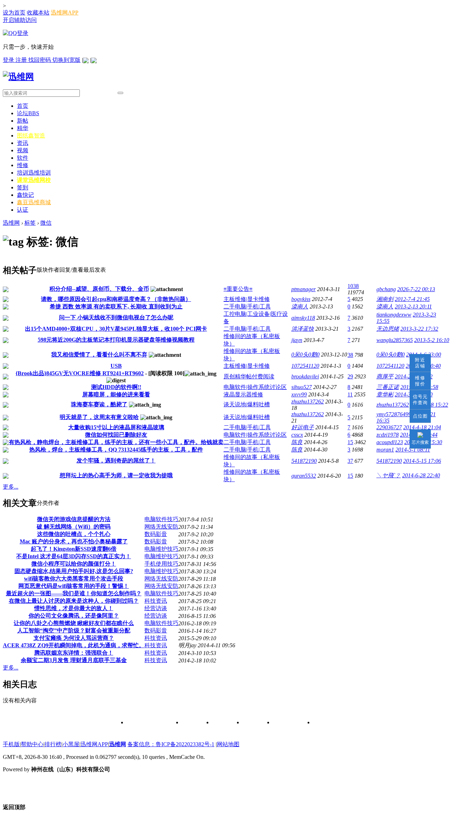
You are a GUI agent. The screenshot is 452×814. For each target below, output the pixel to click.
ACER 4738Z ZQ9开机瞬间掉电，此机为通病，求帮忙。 (73, 645)
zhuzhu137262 (307, 402)
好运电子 (302, 427)
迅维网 (11, 223)
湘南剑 (384, 299)
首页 (22, 106)
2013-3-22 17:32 (419, 329)
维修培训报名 (328, 722)
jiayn (296, 340)
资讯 (22, 143)
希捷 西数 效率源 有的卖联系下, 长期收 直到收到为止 (116, 306)
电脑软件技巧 (161, 519)
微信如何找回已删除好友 (116, 435)
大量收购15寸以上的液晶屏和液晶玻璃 (116, 427)
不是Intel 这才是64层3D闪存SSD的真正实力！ (73, 556)
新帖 (22, 121)
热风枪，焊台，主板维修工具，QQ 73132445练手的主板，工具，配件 (116, 450)
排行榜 (52, 744)
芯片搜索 (420, 442)
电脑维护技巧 (161, 549)
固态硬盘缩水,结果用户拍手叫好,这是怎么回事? (73, 571)
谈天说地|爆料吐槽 (247, 404)
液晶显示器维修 (243, 394)
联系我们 (222, 722)
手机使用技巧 (161, 564)
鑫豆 (34, 202)
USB (116, 366)
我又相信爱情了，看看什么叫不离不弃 (99, 355)
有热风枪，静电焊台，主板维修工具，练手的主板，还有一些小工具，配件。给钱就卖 (116, 442)
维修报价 (420, 381)
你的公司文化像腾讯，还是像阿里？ (74, 616)
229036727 (389, 427)
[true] (120, 93)
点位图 (420, 416)
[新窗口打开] (5, 290)
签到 (22, 187)
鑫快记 (25, 195)
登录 (9, 60)
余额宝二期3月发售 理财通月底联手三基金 (74, 660)
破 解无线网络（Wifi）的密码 (74, 527)
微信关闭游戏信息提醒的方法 (74, 519)
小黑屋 (71, 744)
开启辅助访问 (20, 20)
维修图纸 (252, 722)
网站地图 (228, 744)
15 (350, 442)
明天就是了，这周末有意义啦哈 (99, 417)
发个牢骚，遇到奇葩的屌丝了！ (116, 461)
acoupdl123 (389, 442)
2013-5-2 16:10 (431, 340)
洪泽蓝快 (302, 329)
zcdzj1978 (387, 435)
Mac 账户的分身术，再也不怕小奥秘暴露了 (74, 541)
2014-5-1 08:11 (413, 450)
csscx (297, 435)
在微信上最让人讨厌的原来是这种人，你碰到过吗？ (74, 601)
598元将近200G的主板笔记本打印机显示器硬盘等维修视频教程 (116, 340)
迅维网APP (64, 13)
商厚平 (384, 376)
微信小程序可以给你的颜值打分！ (73, 564)
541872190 (304, 461)
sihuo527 (301, 387)
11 (350, 394)
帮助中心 (32, 744)
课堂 (34, 180)
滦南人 (299, 306)
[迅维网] (18, 76)
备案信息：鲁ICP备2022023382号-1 (170, 744)
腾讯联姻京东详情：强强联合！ (73, 653)
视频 (22, 150)
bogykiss (300, 299)
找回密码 (40, 60)
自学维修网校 (288, 722)
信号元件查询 (420, 399)
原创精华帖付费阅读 (249, 376)
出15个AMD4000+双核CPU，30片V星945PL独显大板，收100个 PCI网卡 (116, 329)
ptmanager (303, 289)
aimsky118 (303, 318)
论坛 (28, 113)
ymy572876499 (393, 414)
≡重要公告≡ (238, 289)
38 (350, 355)
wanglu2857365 (394, 340)
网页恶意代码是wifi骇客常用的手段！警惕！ (73, 586)
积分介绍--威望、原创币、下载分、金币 (99, 289)
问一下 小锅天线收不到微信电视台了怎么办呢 (116, 317)
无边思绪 (387, 329)
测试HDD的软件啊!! (116, 387)
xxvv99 (299, 394)
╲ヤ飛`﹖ (388, 475)
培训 (34, 173)
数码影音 (155, 534)
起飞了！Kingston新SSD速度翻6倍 (74, 549)
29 (350, 376)
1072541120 (305, 366)
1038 (353, 286)
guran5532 (303, 476)
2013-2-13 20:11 (413, 306)
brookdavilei (305, 376)
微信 (46, 223)
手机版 (11, 744)
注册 (22, 60)
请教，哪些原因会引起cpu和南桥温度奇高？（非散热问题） (116, 299)
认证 (22, 210)
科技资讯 (155, 601)
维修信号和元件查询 (149, 722)
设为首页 (14, 13)
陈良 (297, 442)
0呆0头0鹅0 (305, 355)
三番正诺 (387, 387)
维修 (22, 165)
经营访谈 (155, 608)
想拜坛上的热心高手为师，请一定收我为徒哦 (116, 475)
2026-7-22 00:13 (416, 289)
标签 (30, 223)
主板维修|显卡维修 (247, 299)
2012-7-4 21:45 (412, 299)
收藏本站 (38, 13)
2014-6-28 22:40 (421, 475)
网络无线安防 (161, 527)
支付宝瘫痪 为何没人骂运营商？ (74, 638)
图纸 (31, 135)
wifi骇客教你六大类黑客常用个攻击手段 (73, 579)
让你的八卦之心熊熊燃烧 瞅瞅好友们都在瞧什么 (74, 623)
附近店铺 (420, 362)
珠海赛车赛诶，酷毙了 (99, 404)
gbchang (386, 289)
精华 (22, 128)
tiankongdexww (393, 315)
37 (350, 461)
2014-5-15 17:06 (422, 461)
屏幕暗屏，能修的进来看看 (116, 394)
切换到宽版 (66, 60)
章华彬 (384, 394)
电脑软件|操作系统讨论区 (255, 387)
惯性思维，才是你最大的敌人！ (73, 608)
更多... (10, 487)
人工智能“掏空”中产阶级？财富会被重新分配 (73, 630)
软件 (22, 158)
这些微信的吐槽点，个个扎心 (74, 534)
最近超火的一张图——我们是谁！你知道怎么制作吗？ (74, 593)
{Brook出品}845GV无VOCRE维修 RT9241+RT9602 (80, 373)
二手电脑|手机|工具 (247, 306)
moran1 (385, 450)
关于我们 (192, 722)
